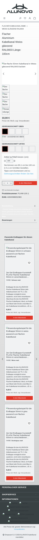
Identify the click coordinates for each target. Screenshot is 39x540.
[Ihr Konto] (29, 18)
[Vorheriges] (3, 73)
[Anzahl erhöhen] (11, 183)
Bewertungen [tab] (7, 220)
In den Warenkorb (25, 183)
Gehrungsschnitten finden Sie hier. (19, 174)
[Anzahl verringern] (4, 183)
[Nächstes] (35, 73)
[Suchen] (20, 18)
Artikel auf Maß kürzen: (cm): (16, 157)
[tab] (19, 211)
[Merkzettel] (25, 18)
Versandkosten (19, 529)
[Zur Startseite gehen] (19, 8)
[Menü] (4, 18)
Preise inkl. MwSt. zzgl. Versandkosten (15, 121)
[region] (19, 88)
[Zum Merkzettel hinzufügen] (29, 263)
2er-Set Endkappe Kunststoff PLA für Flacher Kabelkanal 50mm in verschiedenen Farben (18, 275)
